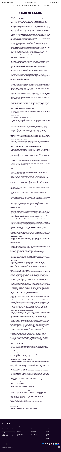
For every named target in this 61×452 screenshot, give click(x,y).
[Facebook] (3, 423)
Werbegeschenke (34, 434)
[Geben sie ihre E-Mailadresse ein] (14, 432)
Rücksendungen (33, 431)
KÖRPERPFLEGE (26, 5)
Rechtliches (47, 437)
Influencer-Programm (49, 432)
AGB (46, 435)
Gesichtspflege (19, 430)
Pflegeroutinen (19, 435)
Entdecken (47, 431)
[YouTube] (8, 423)
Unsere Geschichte (49, 428)
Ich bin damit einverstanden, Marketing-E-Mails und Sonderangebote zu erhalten (9, 435)
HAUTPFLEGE (14, 5)
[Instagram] (6, 423)
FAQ (32, 428)
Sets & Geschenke (20, 434)
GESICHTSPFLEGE (20, 5)
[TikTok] (10, 423)
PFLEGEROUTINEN (46, 5)
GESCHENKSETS (39, 5)
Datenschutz (48, 434)
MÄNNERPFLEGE (33, 5)
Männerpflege (19, 432)
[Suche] (56, 2)
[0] (58, 2)
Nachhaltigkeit (48, 430)
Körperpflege (19, 431)
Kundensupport (33, 432)
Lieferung (32, 430)
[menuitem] (14, 5)
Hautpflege (18, 428)
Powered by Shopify (10, 447)
